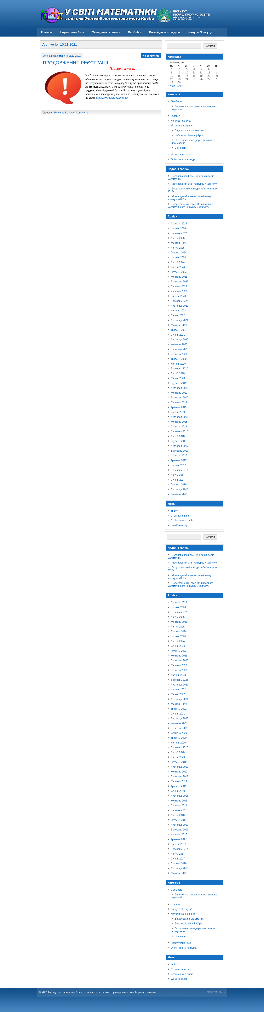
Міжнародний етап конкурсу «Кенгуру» (194, 183)
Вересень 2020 (179, 349)
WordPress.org (179, 525)
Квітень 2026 (178, 228)
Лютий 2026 (178, 238)
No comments (151, 55)
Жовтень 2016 (179, 494)
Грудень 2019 (179, 383)
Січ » (180, 85)
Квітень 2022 (178, 310)
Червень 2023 (179, 291)
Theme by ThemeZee (215, 992)
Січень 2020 (178, 378)
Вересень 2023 (179, 281)
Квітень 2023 (178, 296)
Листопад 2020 (179, 339)
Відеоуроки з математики (189, 130)
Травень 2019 (179, 407)
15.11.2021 (74, 55)
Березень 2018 (179, 431)
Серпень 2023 (179, 286)
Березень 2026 (179, 233)
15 (171, 75)
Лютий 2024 (178, 262)
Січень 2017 (178, 479)
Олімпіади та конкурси (164, 32)
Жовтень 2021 (179, 325)
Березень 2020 (179, 368)
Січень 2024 (178, 267)
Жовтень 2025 (179, 242)
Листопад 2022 (179, 305)
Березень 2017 (179, 470)
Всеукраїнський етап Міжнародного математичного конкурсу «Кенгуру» (190, 205)
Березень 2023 (179, 300)
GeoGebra (134, 32)
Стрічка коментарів (182, 520)
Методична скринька (106, 32)
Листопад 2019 (179, 387)
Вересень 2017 (179, 450)
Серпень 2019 (179, 402)
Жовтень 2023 (179, 276)
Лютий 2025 (178, 247)
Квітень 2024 (178, 257)
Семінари (180, 147)
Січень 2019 (178, 412)
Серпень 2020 (179, 354)
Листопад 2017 (179, 445)
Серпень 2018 (179, 426)
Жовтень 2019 (179, 392)
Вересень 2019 (179, 397)
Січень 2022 (178, 315)
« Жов (171, 85)
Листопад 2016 (179, 489)
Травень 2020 (179, 358)
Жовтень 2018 (179, 421)
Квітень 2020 (178, 363)
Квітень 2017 (178, 465)
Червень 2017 (179, 455)
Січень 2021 (178, 334)
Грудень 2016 (179, 484)
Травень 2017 (179, 460)
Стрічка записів (180, 515)
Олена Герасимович (54, 55)
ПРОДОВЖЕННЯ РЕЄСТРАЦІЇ (75, 62)
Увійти (174, 510)
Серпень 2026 (179, 223)
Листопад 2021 (179, 320)
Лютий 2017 (178, 474)
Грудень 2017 (179, 441)
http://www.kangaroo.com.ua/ (111, 97)
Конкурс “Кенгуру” (200, 32)
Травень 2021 (179, 329)
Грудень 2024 (179, 252)
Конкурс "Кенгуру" (76, 112)
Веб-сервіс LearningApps (189, 135)
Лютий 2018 (178, 436)
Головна (47, 32)
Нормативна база (72, 32)
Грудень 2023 (179, 271)
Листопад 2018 (179, 416)
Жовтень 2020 (179, 344)
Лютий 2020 (178, 373)
